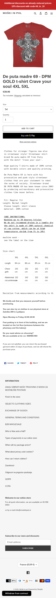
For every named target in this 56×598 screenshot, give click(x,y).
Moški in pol (12, 13)
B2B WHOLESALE (13, 424)
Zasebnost (9, 465)
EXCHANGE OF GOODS (16, 410)
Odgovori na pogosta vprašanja (18, 472)
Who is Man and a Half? (15, 431)
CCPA (8, 486)
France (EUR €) (27, 565)
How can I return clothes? (16, 459)
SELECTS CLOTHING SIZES (18, 404)
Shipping (17, 95)
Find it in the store (12, 397)
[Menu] (51, 13)
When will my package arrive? (18, 445)
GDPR (8, 479)
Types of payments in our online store (21, 438)
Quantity (6, 115)
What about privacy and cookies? (19, 452)
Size (4, 104)
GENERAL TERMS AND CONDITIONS (22, 417)
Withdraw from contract (16, 593)
